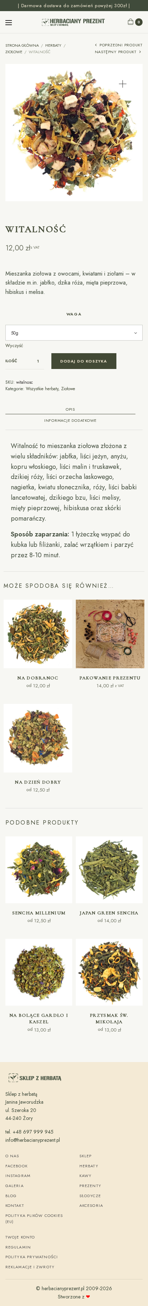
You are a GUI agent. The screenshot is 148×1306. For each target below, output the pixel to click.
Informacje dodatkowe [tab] (70, 421)
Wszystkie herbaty (42, 389)
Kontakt (14, 1205)
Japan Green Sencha (109, 913)
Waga (74, 314)
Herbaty (53, 45)
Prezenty (90, 1186)
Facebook (16, 1166)
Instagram (18, 1175)
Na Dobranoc (37, 678)
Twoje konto (20, 1237)
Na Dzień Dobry (38, 782)
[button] (123, 84)
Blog (11, 1196)
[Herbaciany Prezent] (74, 22)
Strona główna (22, 45)
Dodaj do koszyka (83, 361)
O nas (12, 1156)
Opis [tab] (70, 409)
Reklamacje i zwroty (30, 1267)
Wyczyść (14, 345)
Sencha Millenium (39, 913)
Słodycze (90, 1196)
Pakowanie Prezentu (109, 678)
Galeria (14, 1186)
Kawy (85, 1175)
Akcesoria (91, 1205)
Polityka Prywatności (31, 1257)
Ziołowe (13, 52)
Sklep (85, 1156)
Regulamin (18, 1247)
